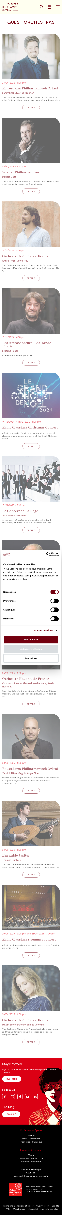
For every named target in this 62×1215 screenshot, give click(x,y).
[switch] (54, 601)
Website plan (19, 1209)
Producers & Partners (31, 1162)
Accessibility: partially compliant (44, 1209)
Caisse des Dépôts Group (31, 1158)
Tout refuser (31, 658)
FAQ (8, 1209)
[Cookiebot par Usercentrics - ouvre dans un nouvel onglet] (46, 554)
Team (31, 1155)
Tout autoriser (31, 639)
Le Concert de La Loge (20, 511)
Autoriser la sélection (31, 649)
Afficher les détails (43, 630)
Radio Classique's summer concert (29, 939)
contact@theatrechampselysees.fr (31, 1176)
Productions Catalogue (31, 1142)
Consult (11, 1114)
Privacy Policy (42, 1206)
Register (11, 1079)
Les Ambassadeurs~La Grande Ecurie (26, 344)
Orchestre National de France (25, 256)
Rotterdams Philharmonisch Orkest (30, 88)
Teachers (31, 1136)
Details (31, 108)
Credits (55, 1206)
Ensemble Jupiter (16, 855)
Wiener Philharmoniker (20, 172)
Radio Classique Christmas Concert (30, 427)
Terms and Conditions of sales (18, 1206)
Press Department (31, 1139)
